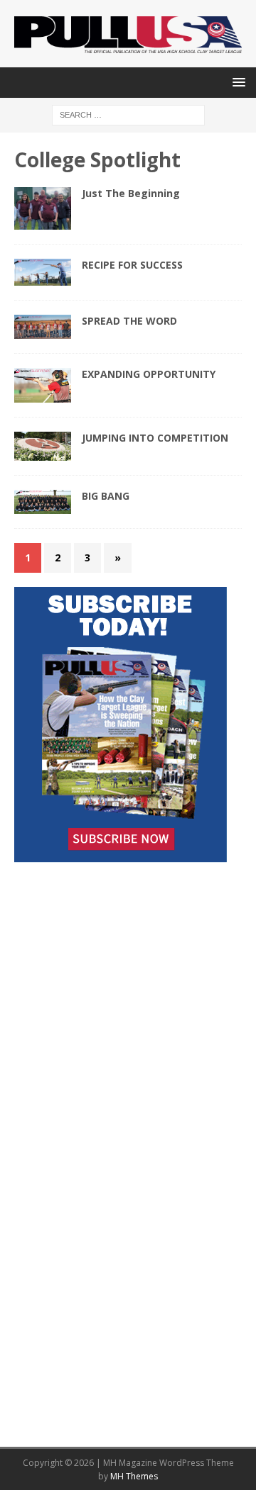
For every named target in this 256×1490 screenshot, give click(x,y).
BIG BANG (105, 496)
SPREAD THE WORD (129, 320)
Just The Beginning (131, 193)
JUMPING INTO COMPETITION (155, 437)
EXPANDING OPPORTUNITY (148, 374)
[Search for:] (128, 114)
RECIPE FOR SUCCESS (132, 264)
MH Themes (134, 1476)
